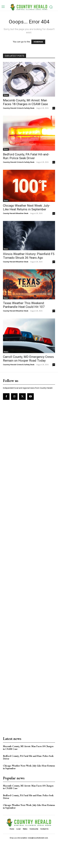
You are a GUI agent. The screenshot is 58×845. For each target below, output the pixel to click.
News (6, 95)
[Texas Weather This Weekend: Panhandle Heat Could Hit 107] (29, 284)
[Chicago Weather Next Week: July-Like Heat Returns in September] (29, 186)
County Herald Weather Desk (15, 213)
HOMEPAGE (38, 42)
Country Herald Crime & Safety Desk (18, 108)
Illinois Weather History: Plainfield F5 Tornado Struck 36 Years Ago (28, 255)
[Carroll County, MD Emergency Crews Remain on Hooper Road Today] (29, 335)
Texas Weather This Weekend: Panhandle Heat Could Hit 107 (24, 305)
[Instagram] (14, 396)
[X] (22, 396)
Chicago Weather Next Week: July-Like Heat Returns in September (26, 207)
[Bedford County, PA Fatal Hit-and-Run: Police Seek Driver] (29, 133)
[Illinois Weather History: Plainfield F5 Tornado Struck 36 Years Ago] (29, 235)
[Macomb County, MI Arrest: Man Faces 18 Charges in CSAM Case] (29, 79)
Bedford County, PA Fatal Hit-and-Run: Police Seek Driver (26, 156)
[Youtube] (30, 396)
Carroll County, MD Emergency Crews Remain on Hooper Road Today (28, 358)
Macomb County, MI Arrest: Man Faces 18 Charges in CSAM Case (25, 102)
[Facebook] (6, 396)
